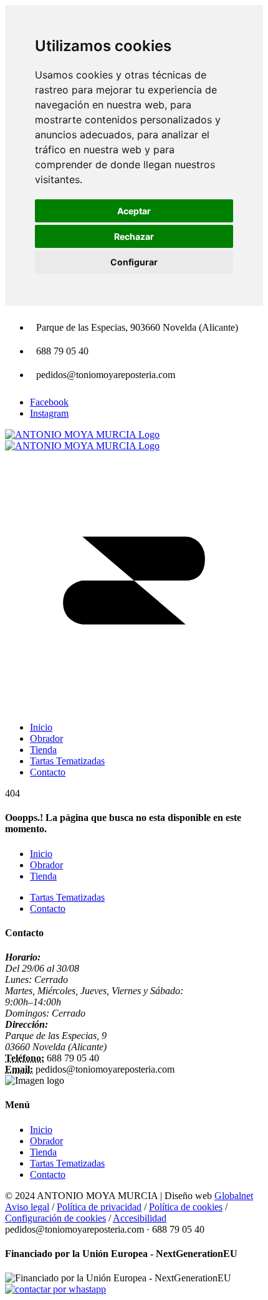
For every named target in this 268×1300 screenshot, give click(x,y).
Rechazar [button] (134, 236)
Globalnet (233, 1195)
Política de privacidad (99, 1207)
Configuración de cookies (55, 1218)
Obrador (46, 865)
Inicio (41, 853)
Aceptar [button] (134, 211)
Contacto (47, 908)
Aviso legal (27, 1207)
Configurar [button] (134, 262)
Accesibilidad (139, 1218)
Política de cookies (186, 1207)
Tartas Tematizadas (67, 897)
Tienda (43, 876)
